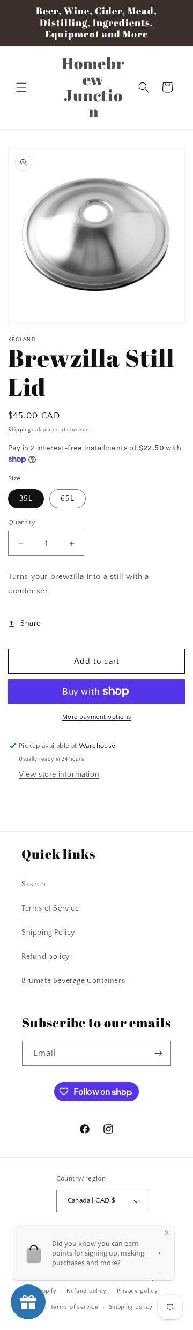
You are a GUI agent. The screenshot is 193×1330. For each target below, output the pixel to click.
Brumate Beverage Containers (73, 980)
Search (33, 884)
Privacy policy (137, 1291)
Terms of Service (50, 908)
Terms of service (74, 1307)
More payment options (96, 716)
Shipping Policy (48, 932)
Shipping (19, 430)
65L (68, 498)
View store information (59, 774)
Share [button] (30, 623)
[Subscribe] (158, 1053)
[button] (21, 87)
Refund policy (45, 956)
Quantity (21, 522)
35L (26, 498)
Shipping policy (131, 1307)
